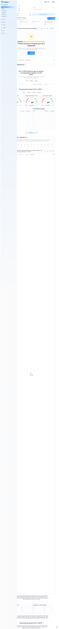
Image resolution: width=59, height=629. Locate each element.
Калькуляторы (4, 10)
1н (44, 28)
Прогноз (3, 7)
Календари (4, 12)
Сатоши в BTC (4, 16)
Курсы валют (4, 14)
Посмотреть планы (31, 53)
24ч (42, 28)
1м (47, 28)
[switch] (41, 2)
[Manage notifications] (57, 627)
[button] (8, 11)
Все (52, 28)
